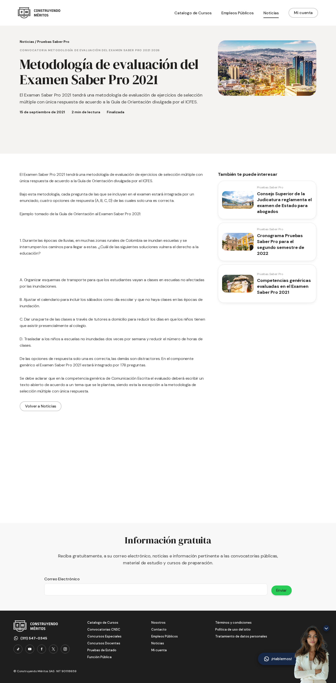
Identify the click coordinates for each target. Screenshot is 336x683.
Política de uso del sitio (233, 629)
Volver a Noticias (40, 406)
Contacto (159, 629)
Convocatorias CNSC (103, 629)
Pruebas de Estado (101, 650)
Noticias (27, 41)
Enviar (281, 590)
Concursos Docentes (103, 643)
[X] (53, 649)
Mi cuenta (303, 12)
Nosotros (158, 622)
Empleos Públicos (164, 636)
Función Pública (99, 657)
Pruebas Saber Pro (53, 41)
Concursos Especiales (104, 636)
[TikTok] (18, 649)
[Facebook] (41, 649)
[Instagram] (65, 649)
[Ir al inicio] (39, 12)
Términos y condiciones (233, 622)
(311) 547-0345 (33, 638)
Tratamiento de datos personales (241, 636)
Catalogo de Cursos (102, 622)
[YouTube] (29, 649)
